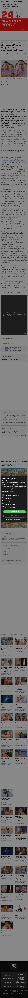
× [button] (24, 477)
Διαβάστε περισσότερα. (8, 491)
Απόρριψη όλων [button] (14, 516)
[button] (14, 519)
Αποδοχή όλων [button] (14, 511)
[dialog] (14, 499)
